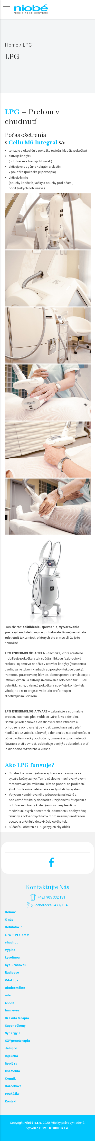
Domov (10, 912)
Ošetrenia (12, 1071)
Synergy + (12, 1033)
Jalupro (11, 1048)
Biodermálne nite (15, 991)
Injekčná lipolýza (11, 1059)
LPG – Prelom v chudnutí (17, 938)
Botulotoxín (13, 927)
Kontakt (10, 1101)
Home (11, 45)
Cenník (10, 1078)
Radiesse (12, 972)
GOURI (10, 1003)
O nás (9, 919)
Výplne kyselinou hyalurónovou (15, 957)
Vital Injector (15, 980)
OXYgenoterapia (17, 1040)
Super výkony (15, 1025)
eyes (12, 1010)
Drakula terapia (17, 1018)
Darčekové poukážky (13, 1089)
